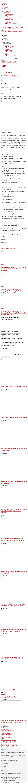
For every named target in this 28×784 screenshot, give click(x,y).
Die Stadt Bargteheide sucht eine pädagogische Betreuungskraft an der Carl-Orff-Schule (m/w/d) (14, 313)
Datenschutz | (10, 760)
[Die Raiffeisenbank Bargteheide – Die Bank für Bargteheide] (11, 445)
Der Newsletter (9, 19)
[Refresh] (3, 351)
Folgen (8, 767)
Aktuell (5, 3)
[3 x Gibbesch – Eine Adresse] (11, 687)
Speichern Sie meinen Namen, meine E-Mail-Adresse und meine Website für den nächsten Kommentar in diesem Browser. (12, 344)
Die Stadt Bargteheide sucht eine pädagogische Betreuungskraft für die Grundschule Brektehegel (12, 291)
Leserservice (6, 12)
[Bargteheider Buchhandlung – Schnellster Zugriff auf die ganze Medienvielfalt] (11, 601)
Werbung (9, 773)
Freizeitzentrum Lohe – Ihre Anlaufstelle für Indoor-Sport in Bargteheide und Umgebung (14, 511)
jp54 (2, 80)
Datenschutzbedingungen (12, 23)
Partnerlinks (9, 18)
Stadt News (6, 10)
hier (6, 777)
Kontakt (5, 20)
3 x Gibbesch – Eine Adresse (9, 690)
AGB (15, 760)
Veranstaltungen (7, 11)
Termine (5, 4)
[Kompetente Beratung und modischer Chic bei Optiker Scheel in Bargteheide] (11, 626)
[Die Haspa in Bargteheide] (3, 694)
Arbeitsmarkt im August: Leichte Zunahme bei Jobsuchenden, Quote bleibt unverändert (13, 269)
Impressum (8, 22)
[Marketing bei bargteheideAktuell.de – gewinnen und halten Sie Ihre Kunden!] (11, 535)
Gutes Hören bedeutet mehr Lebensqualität (14, 386)
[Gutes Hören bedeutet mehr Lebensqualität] (11, 383)
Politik (4, 5)
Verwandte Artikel (4, 248)
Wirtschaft (5, 7)
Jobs (7, 16)
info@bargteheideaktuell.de (8, 780)
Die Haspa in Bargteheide (8, 697)
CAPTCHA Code (18, 354)
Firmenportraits (9, 14)
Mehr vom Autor (11, 248)
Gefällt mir (8, 766)
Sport (4, 8)
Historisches (9, 15)
